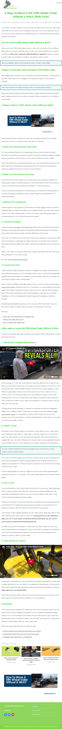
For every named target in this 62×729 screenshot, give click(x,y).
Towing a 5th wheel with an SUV (13, 319)
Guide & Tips (6, 22)
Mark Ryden (48, 22)
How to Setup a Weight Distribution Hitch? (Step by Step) (31, 660)
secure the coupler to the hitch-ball (20, 227)
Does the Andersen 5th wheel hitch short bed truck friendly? (22, 631)
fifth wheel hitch (32, 54)
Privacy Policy (36, 710)
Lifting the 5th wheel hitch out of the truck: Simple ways (21, 634)
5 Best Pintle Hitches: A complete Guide (11, 658)
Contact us (35, 706)
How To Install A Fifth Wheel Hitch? (14, 322)
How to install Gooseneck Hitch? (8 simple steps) (51, 658)
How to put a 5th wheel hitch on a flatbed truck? (18, 316)
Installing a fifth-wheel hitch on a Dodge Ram (17, 637)
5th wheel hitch (16, 22)
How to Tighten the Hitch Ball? (18, 259)
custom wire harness (8, 287)
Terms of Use (36, 714)
